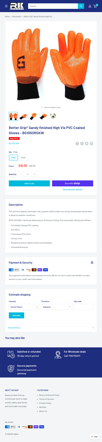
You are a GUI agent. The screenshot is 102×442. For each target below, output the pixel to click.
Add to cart (29, 183)
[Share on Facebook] (77, 143)
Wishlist (42, 407)
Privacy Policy (45, 403)
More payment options (72, 189)
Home (7, 16)
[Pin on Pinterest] (82, 143)
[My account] (90, 6)
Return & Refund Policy (49, 395)
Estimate (16, 315)
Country (12, 301)
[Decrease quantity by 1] (21, 174)
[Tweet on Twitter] (86, 143)
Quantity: (13, 174)
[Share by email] (91, 143)
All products (16, 16)
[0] (95, 6)
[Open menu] (6, 6)
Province (45, 301)
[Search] (81, 6)
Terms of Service (46, 399)
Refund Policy (14, 327)
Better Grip (14, 143)
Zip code (77, 301)
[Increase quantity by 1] (34, 174)
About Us (43, 411)
